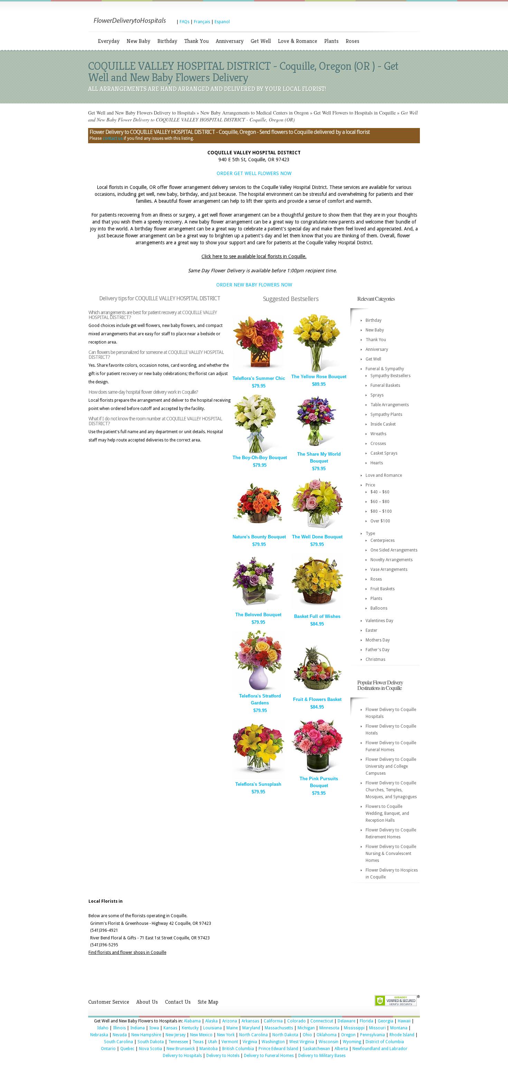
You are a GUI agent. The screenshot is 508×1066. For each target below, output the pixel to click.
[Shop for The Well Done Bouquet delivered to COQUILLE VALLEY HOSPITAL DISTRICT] (317, 531)
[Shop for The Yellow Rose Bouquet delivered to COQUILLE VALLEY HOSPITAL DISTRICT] (317, 371)
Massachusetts (279, 1028)
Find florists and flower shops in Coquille (127, 952)
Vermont (230, 1041)
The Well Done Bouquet (317, 536)
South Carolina (118, 1041)
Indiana (137, 1028)
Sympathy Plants (386, 414)
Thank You (196, 41)
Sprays (377, 395)
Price (370, 485)
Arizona (229, 1021)
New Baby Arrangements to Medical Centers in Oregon (254, 112)
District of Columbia (385, 1041)
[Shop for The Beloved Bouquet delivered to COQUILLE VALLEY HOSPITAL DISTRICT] (258, 609)
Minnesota (329, 1028)
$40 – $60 (379, 492)
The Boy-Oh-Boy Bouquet (260, 457)
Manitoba (208, 1048)
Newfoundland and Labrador (379, 1048)
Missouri (377, 1028)
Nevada (120, 1034)
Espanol (222, 21)
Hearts (376, 463)
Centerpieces (382, 540)
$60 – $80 (379, 501)
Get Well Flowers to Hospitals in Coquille (355, 112)
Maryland (251, 1028)
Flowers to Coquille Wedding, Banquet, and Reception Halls (387, 813)
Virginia (250, 1041)
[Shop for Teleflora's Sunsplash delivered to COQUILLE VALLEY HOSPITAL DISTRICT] (258, 778)
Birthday (167, 41)
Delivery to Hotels (222, 1055)
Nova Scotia (150, 1048)
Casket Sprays (383, 453)
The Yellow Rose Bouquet (318, 376)
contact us (113, 138)
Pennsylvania (372, 1034)
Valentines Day (379, 620)
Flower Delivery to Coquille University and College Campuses (391, 766)
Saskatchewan (316, 1048)
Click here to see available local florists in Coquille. (254, 256)
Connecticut (321, 1021)
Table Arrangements (389, 404)
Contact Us (178, 1001)
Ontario (108, 1048)
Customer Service (108, 1001)
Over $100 (380, 521)
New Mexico (201, 1034)
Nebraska (99, 1034)
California (273, 1021)
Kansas (170, 1028)
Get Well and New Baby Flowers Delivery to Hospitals (141, 112)
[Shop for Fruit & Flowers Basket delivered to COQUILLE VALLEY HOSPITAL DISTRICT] (317, 693)
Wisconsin (328, 1041)
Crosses (378, 443)
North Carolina (253, 1034)
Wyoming (352, 1041)
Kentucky (190, 1028)
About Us (147, 1001)
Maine (232, 1028)
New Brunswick (181, 1048)
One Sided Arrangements (393, 550)
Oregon (348, 1034)
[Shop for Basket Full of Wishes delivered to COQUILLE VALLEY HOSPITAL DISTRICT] (317, 610)
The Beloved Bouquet (258, 614)
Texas (198, 1041)
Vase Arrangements (388, 569)
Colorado (296, 1021)
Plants (331, 41)
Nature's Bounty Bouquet (259, 536)
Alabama (192, 1021)
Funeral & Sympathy (385, 368)
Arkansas (250, 1021)
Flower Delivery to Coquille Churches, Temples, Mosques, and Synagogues (391, 790)
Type (370, 533)
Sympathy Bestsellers (390, 375)
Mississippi (354, 1028)
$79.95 (258, 386)
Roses (352, 41)
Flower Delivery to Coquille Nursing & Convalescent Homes (391, 853)
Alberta (341, 1048)
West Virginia (301, 1041)
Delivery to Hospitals (182, 1055)
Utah (212, 1041)
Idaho (103, 1028)
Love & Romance (297, 41)
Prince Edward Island (278, 1048)
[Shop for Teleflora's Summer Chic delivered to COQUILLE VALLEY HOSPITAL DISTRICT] (258, 372)
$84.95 (317, 624)
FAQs (184, 21)
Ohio (307, 1034)
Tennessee (178, 1041)
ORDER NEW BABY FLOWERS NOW (254, 285)
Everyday (109, 41)
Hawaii (404, 1021)
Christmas (375, 659)
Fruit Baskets (382, 588)
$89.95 (319, 384)
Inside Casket (383, 424)
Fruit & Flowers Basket (317, 699)
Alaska (211, 1021)
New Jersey (176, 1034)
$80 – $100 (381, 511)
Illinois (119, 1028)
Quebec (127, 1048)
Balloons (378, 608)
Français (202, 21)
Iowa (154, 1028)
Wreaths (378, 433)
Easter (371, 630)
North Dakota (285, 1034)
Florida (366, 1021)
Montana (398, 1028)
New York (226, 1034)
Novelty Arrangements (391, 559)
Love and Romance (384, 475)
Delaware (346, 1021)
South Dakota (151, 1041)
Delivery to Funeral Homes (269, 1055)
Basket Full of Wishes (317, 616)
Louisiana (212, 1028)
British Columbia (238, 1048)
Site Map (208, 1001)
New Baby (138, 41)
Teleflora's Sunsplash (258, 784)
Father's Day (377, 649)
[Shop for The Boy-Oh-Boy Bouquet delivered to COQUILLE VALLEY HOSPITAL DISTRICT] (258, 452)
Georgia (385, 1021)
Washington (273, 1041)
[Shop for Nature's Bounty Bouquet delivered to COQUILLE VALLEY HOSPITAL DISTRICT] (258, 531)
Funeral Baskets (385, 385)
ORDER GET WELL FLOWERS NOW (254, 173)
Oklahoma (327, 1034)
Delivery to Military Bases (322, 1055)
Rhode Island (401, 1034)
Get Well (261, 41)
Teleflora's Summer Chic (259, 378)
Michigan (306, 1028)
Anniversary (230, 41)
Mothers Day (378, 640)
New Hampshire (146, 1034)
